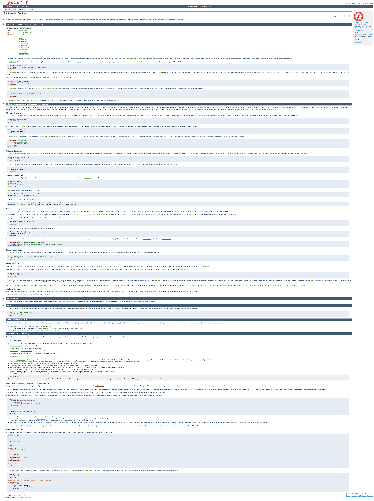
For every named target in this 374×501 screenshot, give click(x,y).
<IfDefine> (23, 40)
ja (345, 16)
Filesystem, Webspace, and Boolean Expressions (363, 27)
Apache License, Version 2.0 (22, 497)
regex (44, 115)
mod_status (136, 164)
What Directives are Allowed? (363, 34)
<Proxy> (21, 51)
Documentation (22, 9)
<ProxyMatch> (23, 53)
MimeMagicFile (29, 77)
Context (62, 323)
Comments (358, 42)
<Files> (21, 34)
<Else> (107, 371)
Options (75, 282)
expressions (147, 239)
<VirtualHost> (24, 55)
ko (348, 16)
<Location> (23, 45)
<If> (20, 38)
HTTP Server (12, 9)
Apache (5, 9)
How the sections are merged (363, 36)
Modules (348, 3)
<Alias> (8, 190)
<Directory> (23, 30)
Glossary (364, 3)
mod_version (11, 32)
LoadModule (160, 72)
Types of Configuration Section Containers (361, 23)
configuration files (18, 19)
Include (32, 365)
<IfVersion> (23, 43)
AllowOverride (18, 326)
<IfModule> (23, 42)
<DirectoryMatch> (25, 32)
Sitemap (370, 3)
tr (351, 16)
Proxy (357, 32)
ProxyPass (24, 199)
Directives (354, 3)
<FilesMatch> (23, 36)
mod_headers (77, 395)
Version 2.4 (31, 9)
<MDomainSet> (23, 49)
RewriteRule (171, 426)
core (8, 30)
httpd (79, 62)
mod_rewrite (166, 239)
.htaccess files (211, 115)
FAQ (359, 3)
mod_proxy (10, 34)
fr (342, 16)
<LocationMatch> (25, 47)
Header (63, 395)
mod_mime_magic (58, 77)
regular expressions (130, 214)
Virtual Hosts (359, 30)
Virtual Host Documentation (146, 301)
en (339, 16)
